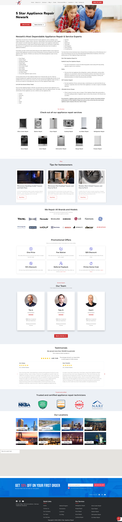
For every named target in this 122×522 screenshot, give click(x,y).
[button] (17, 374)
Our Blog (61, 514)
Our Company (46, 511)
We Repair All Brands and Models (61, 209)
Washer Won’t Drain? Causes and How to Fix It (90, 187)
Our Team (45, 514)
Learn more (63, 271)
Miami (65, 428)
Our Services (46, 517)
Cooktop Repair (68, 131)
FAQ (76, 2)
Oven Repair (42, 148)
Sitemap (36, 504)
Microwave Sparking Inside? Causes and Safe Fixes (29, 187)
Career (54, 2)
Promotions (62, 508)
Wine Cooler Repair (22, 131)
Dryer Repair (53, 131)
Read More (21, 197)
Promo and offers (62, 2)
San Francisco (22, 442)
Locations (70, 2)
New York (89, 442)
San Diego (67, 442)
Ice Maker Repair (84, 131)
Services (44, 2)
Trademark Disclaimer (21, 505)
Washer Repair (38, 131)
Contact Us (81, 2)
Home (32, 2)
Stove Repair (24, 148)
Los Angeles (21, 428)
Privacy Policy (84, 488)
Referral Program (63, 505)
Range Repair (79, 148)
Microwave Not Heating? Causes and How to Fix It (61, 187)
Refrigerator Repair (99, 131)
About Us (37, 2)
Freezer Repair (98, 148)
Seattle (88, 428)
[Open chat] (118, 518)
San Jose (43, 442)
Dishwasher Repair (61, 148)
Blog (49, 2)
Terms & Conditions (28, 504)
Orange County (46, 428)
